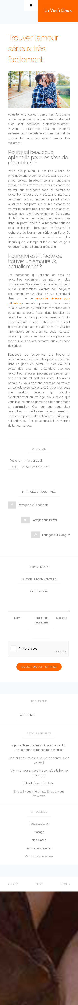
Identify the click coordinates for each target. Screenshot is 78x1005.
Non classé (39, 840)
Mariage (39, 832)
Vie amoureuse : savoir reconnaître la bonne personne (39, 773)
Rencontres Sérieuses (35, 467)
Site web (61, 617)
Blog (39, 884)
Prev (14, 884)
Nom (18, 617)
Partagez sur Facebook (33, 505)
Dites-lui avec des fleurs (39, 783)
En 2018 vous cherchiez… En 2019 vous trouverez (39, 794)
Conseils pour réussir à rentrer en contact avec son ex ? (39, 760)
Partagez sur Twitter (44, 520)
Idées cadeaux (39, 823)
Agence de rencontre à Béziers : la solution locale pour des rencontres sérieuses (39, 747)
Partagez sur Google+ (56, 535)
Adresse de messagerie (40, 622)
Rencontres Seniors (39, 848)
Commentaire (39, 591)
